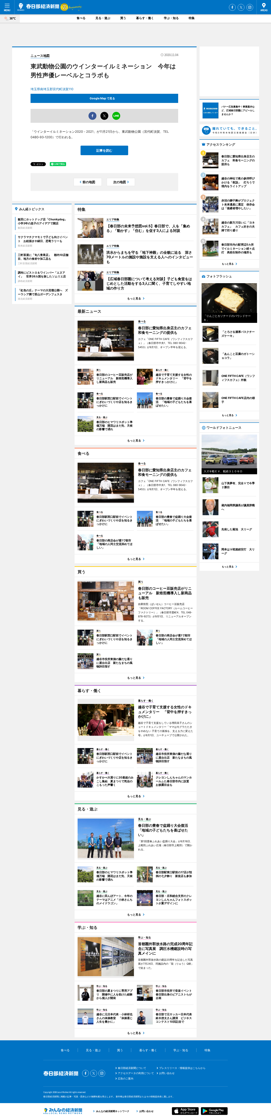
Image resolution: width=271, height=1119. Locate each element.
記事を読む (104, 150)
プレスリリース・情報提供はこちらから (182, 1068)
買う (123, 18)
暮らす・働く (145, 18)
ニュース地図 (40, 56)
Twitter (241, 7)
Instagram (249, 7)
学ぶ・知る (171, 18)
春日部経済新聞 (38, 7)
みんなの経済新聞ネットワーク (62, 1111)
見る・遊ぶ (102, 18)
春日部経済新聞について (132, 1068)
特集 (192, 18)
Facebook (232, 7)
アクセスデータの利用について (136, 1073)
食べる (81, 18)
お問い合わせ (167, 1073)
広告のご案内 (125, 1078)
